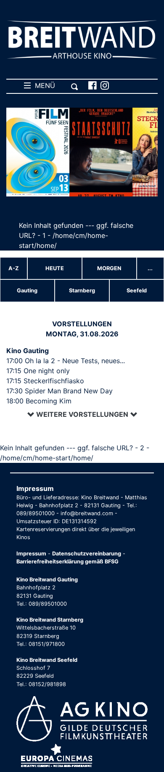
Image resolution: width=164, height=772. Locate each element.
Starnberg (82, 290)
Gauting (27, 290)
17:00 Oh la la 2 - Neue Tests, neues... (65, 360)
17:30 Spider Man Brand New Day (59, 391)
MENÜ (43, 85)
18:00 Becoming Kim (38, 401)
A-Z (13, 268)
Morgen (109, 268)
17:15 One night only (38, 371)
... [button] (150, 268)
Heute (54, 268)
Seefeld (137, 290)
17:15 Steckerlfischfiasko (45, 381)
